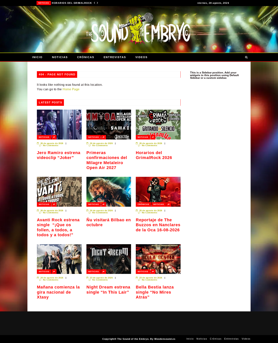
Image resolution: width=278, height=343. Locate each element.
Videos (141, 57)
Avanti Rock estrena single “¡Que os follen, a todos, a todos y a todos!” (58, 227)
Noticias (37, 3)
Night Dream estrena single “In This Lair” (108, 289)
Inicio (37, 57)
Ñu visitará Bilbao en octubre (108, 222)
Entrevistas (115, 57)
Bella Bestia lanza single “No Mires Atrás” (155, 292)
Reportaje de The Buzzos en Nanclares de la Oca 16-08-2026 (158, 224)
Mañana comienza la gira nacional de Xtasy (58, 292)
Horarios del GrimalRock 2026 (68, 3)
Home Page (71, 89)
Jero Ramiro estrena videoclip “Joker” (58, 155)
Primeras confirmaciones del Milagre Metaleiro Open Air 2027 (106, 160)
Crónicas (85, 57)
